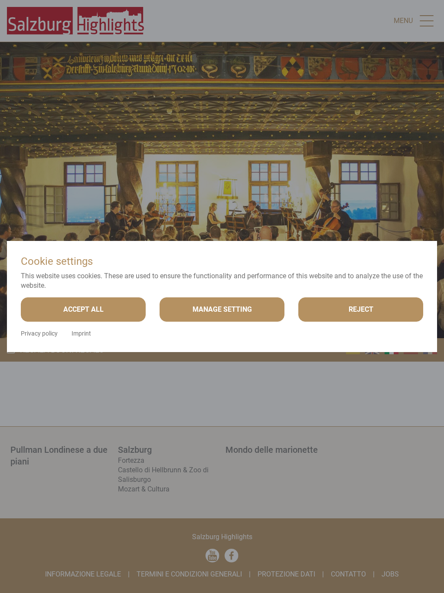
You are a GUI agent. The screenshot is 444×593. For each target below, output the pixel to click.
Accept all (83, 309)
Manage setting (222, 309)
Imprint (81, 333)
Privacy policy (39, 333)
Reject (361, 309)
